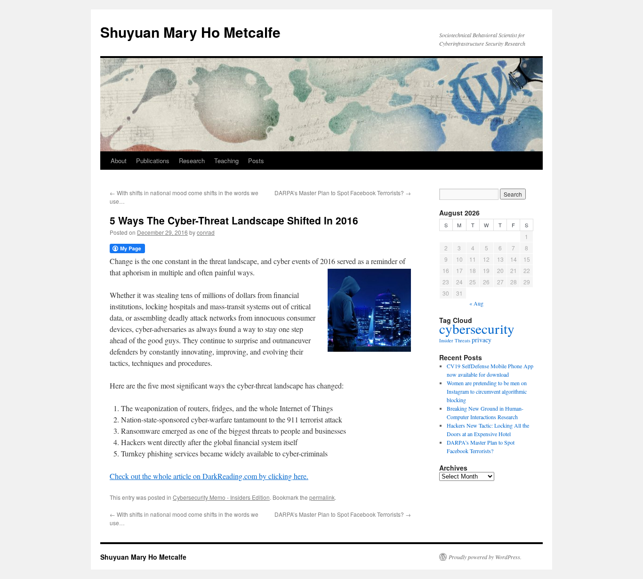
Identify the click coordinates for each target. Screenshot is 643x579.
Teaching (226, 160)
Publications (152, 160)
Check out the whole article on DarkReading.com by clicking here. (209, 476)
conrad (206, 232)
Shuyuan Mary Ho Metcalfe (190, 32)
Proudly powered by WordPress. (485, 557)
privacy (481, 339)
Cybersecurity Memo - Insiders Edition (221, 497)
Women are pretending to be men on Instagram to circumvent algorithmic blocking (487, 391)
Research (192, 160)
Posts (256, 160)
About (119, 160)
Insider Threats (454, 340)
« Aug (476, 303)
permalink (322, 497)
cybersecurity (476, 328)
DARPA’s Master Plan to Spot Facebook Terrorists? (342, 193)
